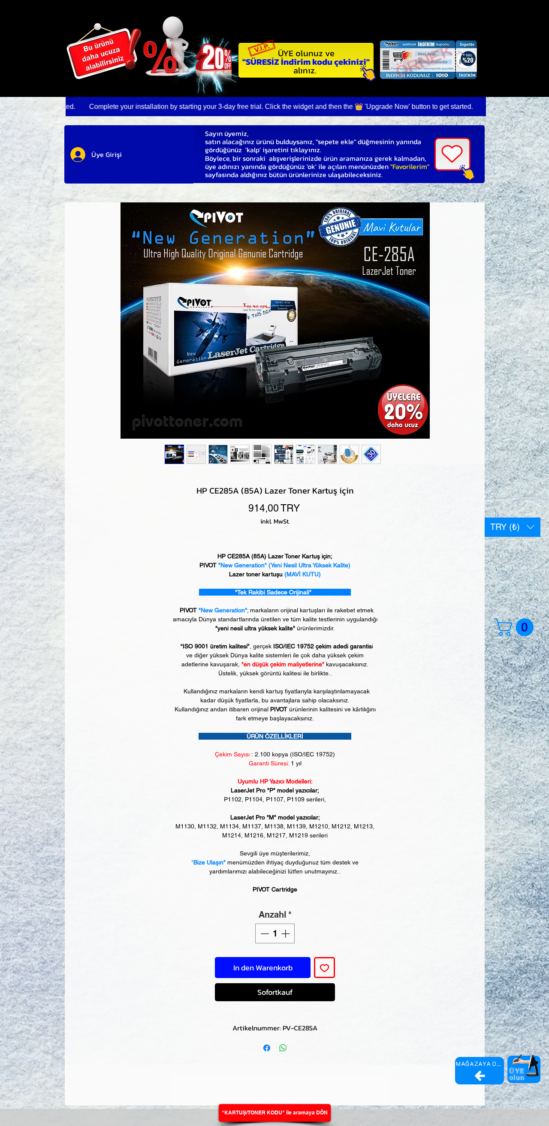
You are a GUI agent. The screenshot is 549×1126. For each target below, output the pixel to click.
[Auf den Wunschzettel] (324, 967)
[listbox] (512, 527)
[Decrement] (263, 933)
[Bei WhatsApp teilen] (283, 1048)
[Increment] (286, 933)
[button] (512, 527)
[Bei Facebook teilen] (267, 1048)
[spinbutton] (275, 933)
